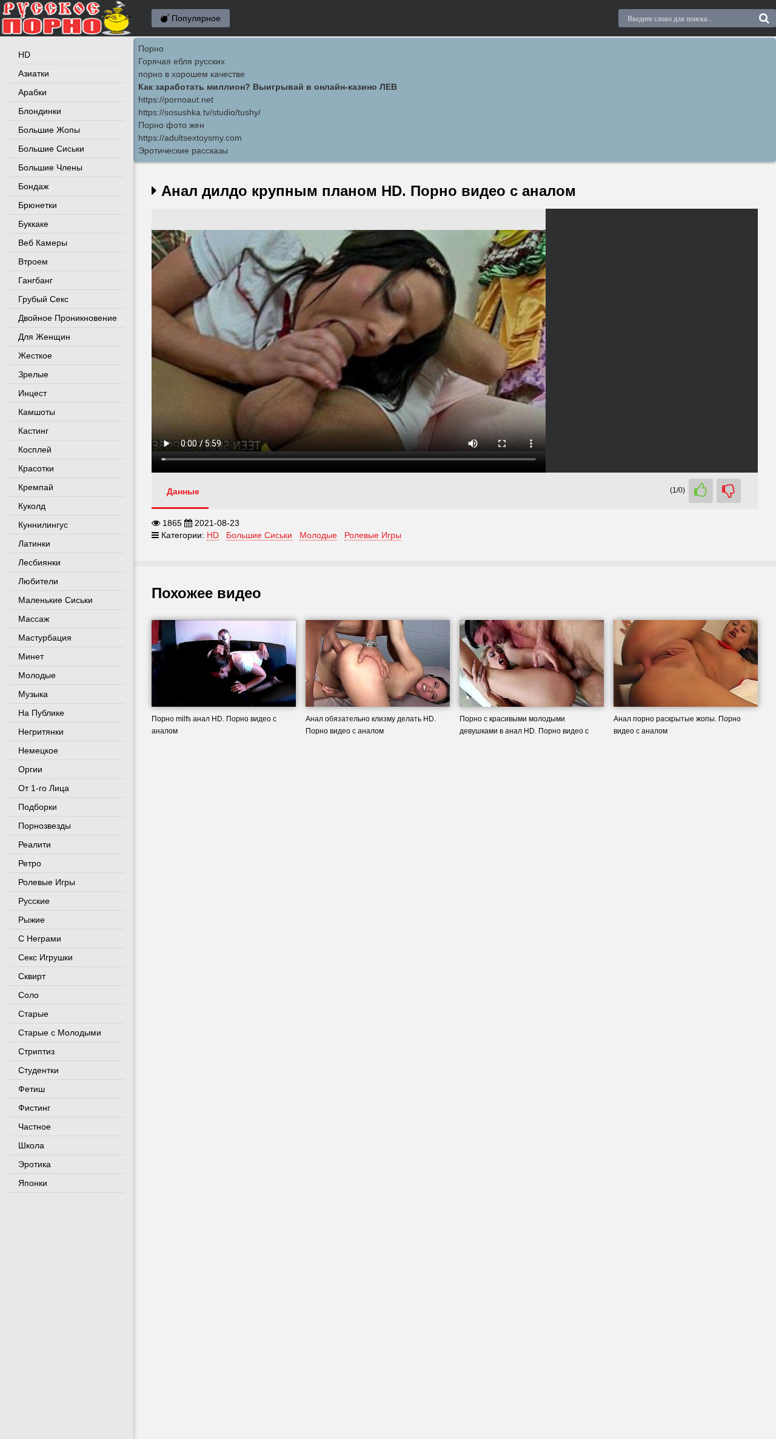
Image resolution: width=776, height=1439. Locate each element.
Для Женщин (44, 337)
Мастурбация (45, 637)
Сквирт (31, 976)
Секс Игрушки (45, 957)
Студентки (38, 1070)
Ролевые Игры (46, 882)
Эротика (34, 1164)
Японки (32, 1183)
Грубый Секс (43, 299)
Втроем (33, 261)
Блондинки (39, 111)
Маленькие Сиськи (55, 600)
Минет (31, 656)
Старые (33, 1014)
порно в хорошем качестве (191, 74)
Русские (34, 901)
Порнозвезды (44, 826)
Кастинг (33, 431)
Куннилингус (43, 525)
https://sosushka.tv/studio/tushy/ (199, 112)
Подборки (37, 807)
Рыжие (31, 920)
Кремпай (35, 487)
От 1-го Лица (43, 788)
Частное (34, 1126)
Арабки (32, 92)
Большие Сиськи (51, 148)
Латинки (34, 543)
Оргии (30, 769)
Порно (151, 48)
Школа (31, 1145)
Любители (38, 581)
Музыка (33, 694)
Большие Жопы (49, 130)
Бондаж (33, 186)
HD (24, 54)
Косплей (35, 449)
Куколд (31, 506)
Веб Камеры (42, 243)
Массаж (33, 619)
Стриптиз (36, 1051)
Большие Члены (50, 167)
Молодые (37, 675)
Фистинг (34, 1108)
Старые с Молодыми (59, 1032)
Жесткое (35, 355)
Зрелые (33, 374)
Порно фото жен (171, 125)
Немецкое (38, 750)
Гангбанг (35, 280)
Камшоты (36, 412)
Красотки (36, 468)
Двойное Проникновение (67, 318)
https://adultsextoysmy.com (190, 138)
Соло (28, 995)
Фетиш (31, 1089)
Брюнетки (37, 205)
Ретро (29, 863)
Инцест (32, 393)
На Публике (41, 713)
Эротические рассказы (183, 150)
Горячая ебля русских (181, 61)
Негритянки (41, 731)
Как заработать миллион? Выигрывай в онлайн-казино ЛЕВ (267, 87)
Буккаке (33, 224)
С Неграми (39, 938)
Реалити (34, 844)
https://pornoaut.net (175, 99)
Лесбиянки (39, 562)
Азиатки (33, 73)
